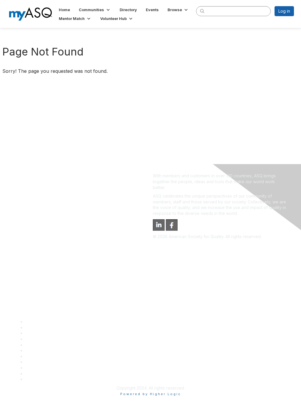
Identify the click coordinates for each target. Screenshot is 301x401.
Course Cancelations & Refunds (56, 361)
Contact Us (35, 356)
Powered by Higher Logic (150, 394)
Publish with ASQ (41, 338)
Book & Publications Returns (52, 350)
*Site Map (35, 373)
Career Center (39, 333)
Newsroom (35, 379)
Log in (284, 11)
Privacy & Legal (40, 327)
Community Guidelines (46, 344)
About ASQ (35, 321)
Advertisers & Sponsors (48, 367)
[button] (94, 9)
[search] (202, 11)
